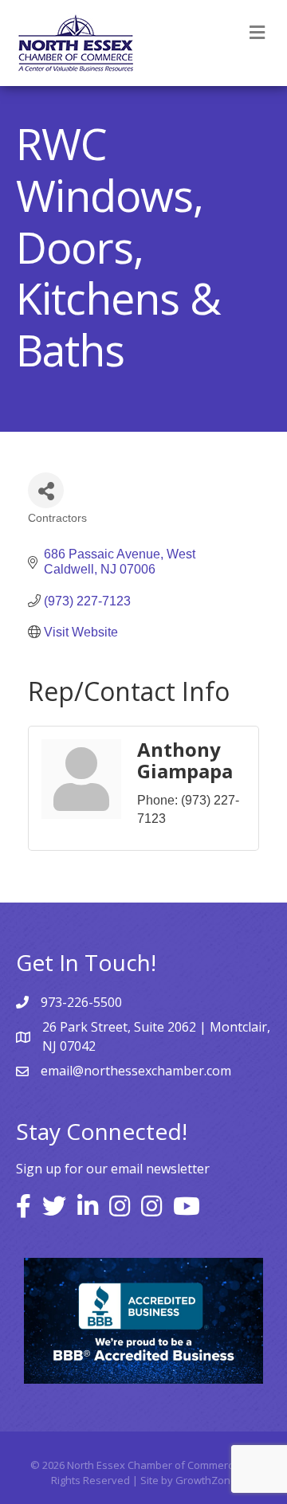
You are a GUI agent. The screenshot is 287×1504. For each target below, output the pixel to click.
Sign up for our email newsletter (113, 1168)
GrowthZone (206, 1480)
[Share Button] (46, 490)
